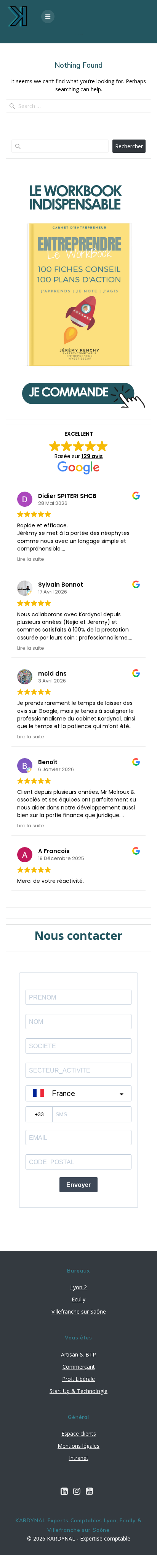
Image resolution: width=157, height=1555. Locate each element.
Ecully (78, 1299)
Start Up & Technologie (78, 1391)
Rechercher (129, 146)
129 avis (92, 456)
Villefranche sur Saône (78, 1311)
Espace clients (78, 1433)
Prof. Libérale (78, 1378)
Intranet (78, 1457)
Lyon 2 (78, 1287)
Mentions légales (78, 1445)
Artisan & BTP (78, 1354)
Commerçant (78, 1366)
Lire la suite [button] (30, 559)
